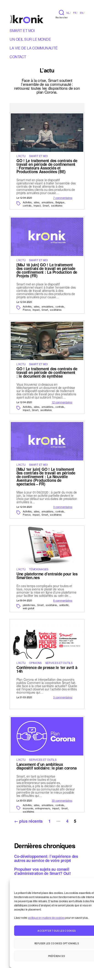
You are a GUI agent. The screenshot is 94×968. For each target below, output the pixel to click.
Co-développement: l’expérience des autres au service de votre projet (46, 858)
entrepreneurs (42, 808)
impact (37, 205)
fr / (75, 12)
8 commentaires (62, 600)
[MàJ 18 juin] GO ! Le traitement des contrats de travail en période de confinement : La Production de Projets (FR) (46, 270)
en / (82, 12)
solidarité (63, 605)
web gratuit (28, 608)
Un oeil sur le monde (30, 40)
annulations (47, 202)
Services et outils (59, 663)
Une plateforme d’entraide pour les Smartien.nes (47, 575)
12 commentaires (62, 402)
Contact (18, 57)
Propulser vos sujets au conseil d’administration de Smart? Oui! (42, 871)
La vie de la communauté (34, 49)
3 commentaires (62, 507)
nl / (68, 12)
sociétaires (57, 205)
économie (28, 808)
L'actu (21, 156)
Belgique (59, 202)
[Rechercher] (61, 12)
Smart (46, 205)
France (26, 309)
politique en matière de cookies (46, 917)
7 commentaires (62, 198)
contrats (27, 205)
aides (36, 202)
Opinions (35, 663)
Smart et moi (22, 31)
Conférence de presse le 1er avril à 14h (46, 669)
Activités (27, 202)
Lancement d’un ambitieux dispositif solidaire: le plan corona (46, 766)
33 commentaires (62, 800)
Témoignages (38, 569)
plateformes (29, 605)
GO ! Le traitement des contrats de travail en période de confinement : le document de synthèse (46, 372)
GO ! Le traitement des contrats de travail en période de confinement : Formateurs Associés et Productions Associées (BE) (46, 166)
